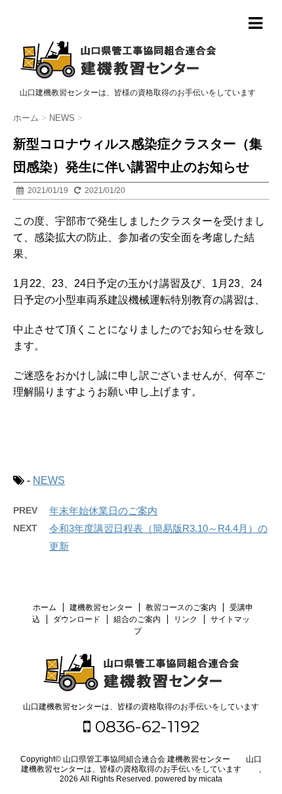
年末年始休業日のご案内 (103, 510)
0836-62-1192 (145, 726)
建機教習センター (101, 607)
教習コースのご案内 (181, 607)
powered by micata (187, 778)
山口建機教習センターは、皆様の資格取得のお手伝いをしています (141, 706)
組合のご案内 (137, 619)
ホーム (44, 607)
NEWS (49, 480)
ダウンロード (76, 619)
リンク (185, 619)
